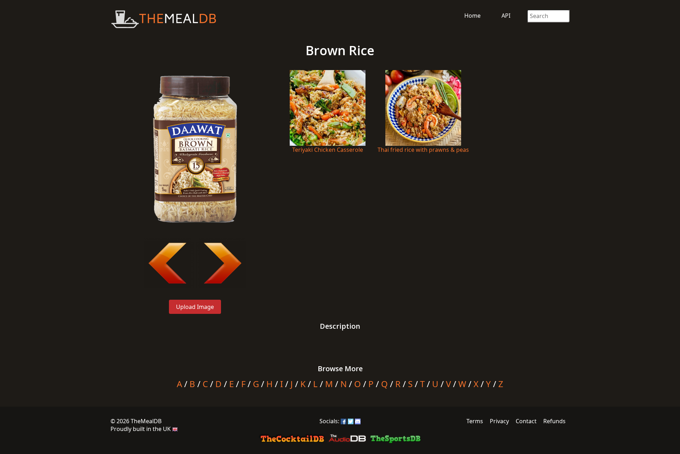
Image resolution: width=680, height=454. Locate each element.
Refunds (554, 421)
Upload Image (195, 307)
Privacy (499, 421)
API (506, 15)
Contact (526, 421)
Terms (474, 421)
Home (472, 15)
